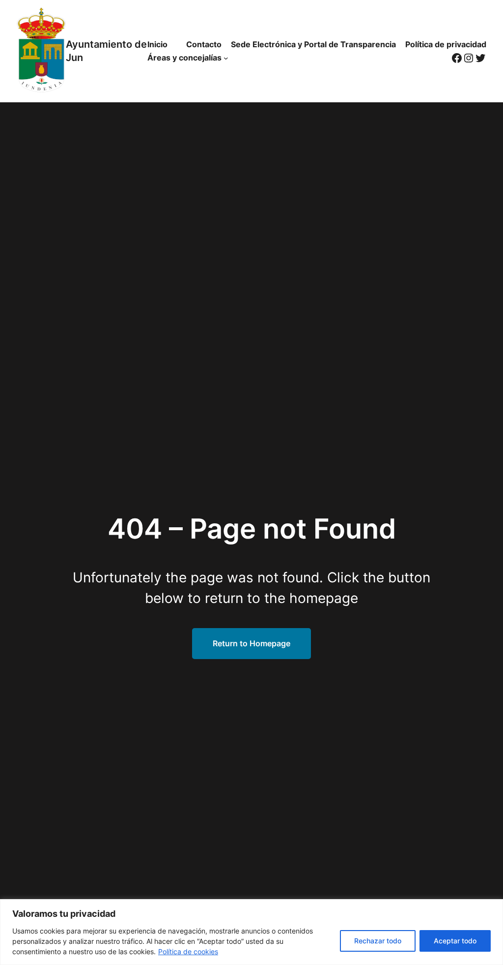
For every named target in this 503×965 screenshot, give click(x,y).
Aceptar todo (455, 940)
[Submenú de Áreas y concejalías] (226, 58)
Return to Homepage (251, 643)
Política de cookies (188, 951)
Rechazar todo (377, 940)
